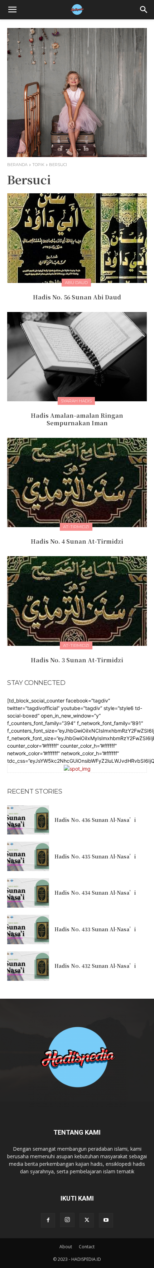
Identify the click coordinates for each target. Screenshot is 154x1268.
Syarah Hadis (76, 400)
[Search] (144, 9)
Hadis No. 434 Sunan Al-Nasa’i (95, 892)
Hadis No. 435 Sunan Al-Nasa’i (95, 856)
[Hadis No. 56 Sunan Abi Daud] (77, 238)
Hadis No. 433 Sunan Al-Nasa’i (95, 929)
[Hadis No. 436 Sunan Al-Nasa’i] (28, 820)
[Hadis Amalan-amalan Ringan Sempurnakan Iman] (77, 357)
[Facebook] (48, 1220)
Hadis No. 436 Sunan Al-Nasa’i (95, 819)
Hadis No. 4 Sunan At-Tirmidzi (77, 541)
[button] (12, 9)
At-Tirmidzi (76, 526)
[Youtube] (106, 1220)
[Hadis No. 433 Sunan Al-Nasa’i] (28, 929)
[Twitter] (87, 1220)
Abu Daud (76, 282)
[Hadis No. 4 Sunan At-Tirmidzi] (77, 482)
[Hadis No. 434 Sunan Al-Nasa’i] (28, 893)
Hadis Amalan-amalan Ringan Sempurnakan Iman (77, 419)
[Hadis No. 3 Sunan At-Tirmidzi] (77, 601)
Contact (87, 1247)
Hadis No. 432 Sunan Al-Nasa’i (95, 965)
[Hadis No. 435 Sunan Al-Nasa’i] (28, 856)
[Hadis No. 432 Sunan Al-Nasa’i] (28, 966)
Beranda (17, 164)
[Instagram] (67, 1220)
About (65, 1247)
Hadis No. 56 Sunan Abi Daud (77, 297)
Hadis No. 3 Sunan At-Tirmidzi (77, 660)
